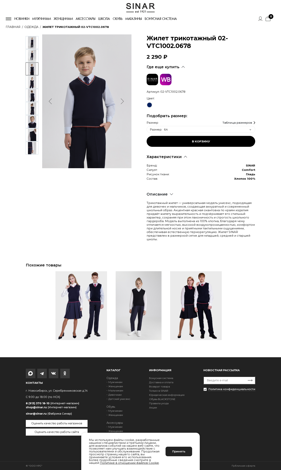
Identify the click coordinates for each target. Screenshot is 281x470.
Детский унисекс (119, 398)
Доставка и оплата (161, 382)
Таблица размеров (237, 122)
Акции (153, 407)
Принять (178, 451)
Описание (157, 194)
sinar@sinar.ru (49, 413)
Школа (104, 19)
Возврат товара (159, 386)
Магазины (133, 19)
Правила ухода (159, 403)
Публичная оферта (243, 465)
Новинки (21, 19)
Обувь (118, 19)
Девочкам (115, 394)
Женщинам (63, 19)
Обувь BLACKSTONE (162, 399)
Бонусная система (161, 19)
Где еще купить (163, 67)
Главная (13, 27)
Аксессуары (85, 19)
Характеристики (164, 156)
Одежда (31, 27)
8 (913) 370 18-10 (52, 403)
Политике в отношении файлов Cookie (129, 463)
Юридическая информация (166, 394)
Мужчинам (41, 19)
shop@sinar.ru (51, 407)
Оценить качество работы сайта (57, 432)
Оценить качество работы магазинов (56, 423)
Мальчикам (115, 390)
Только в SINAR (158, 390)
